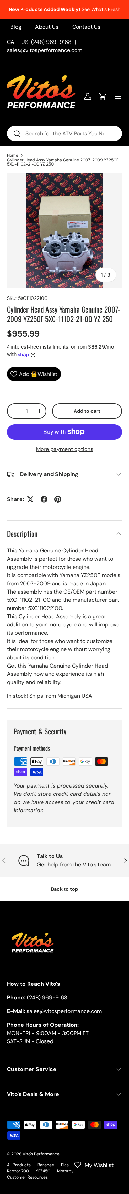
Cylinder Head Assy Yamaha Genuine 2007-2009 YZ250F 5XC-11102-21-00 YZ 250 (62, 162)
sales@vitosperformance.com (44, 50)
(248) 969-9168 (47, 997)
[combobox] (64, 133)
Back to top (64, 889)
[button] (102, 96)
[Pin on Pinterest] (58, 499)
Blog (15, 27)
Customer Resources (27, 1177)
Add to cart (87, 411)
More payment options (64, 449)
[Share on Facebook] (44, 499)
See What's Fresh (101, 9)
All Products (19, 1165)
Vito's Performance (41, 1154)
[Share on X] (30, 499)
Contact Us (86, 27)
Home (12, 155)
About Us (46, 27)
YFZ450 (43, 1171)
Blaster (68, 1165)
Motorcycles (69, 1171)
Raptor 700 (18, 1171)
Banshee (45, 1165)
